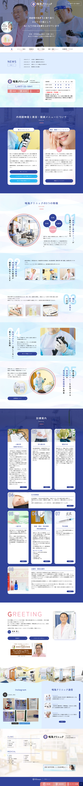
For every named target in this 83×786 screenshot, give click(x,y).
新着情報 (10, 745)
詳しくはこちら (23, 171)
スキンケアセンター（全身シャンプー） (32, 762)
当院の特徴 (11, 743)
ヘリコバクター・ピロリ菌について (24, 176)
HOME (10, 740)
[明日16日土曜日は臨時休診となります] (20, 704)
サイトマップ (11, 747)
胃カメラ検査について (27, 353)
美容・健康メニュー (12, 762)
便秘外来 (10, 757)
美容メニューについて (59, 180)
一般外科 (26, 757)
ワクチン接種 (11, 763)
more (62, 721)
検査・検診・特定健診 (13, 758)
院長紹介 (17, 638)
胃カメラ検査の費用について (23, 180)
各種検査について (17, 398)
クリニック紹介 (11, 742)
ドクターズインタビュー (39, 638)
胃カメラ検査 (11, 760)
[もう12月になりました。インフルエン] (9, 704)
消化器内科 (27, 755)
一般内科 (10, 755)
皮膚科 (26, 758)
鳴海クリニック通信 (28, 745)
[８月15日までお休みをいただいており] (20, 716)
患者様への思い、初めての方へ (30, 743)
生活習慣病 (27, 760)
